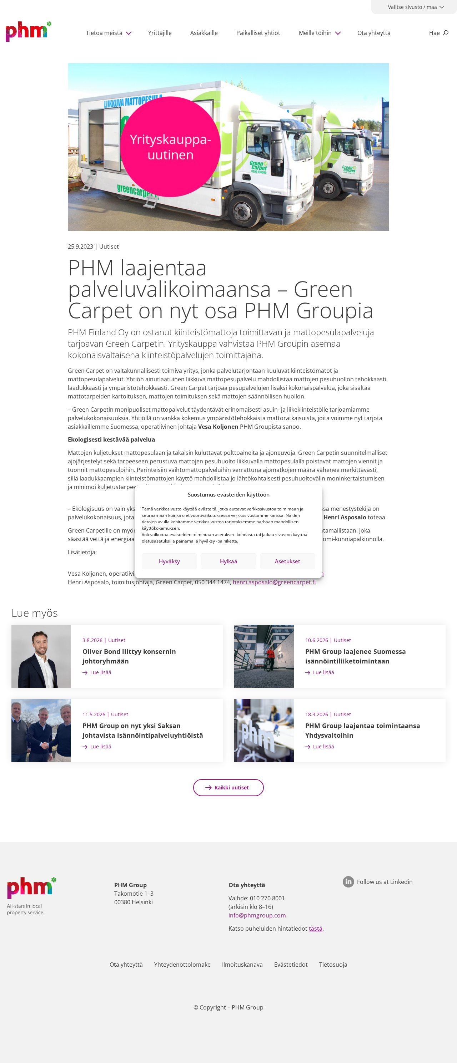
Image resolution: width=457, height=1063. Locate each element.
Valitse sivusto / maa (412, 7)
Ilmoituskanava (242, 964)
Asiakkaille (204, 33)
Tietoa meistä (104, 33)
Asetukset (287, 561)
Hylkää (228, 561)
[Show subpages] (130, 32)
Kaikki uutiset (232, 787)
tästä (315, 928)
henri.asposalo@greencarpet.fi (274, 582)
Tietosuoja (333, 964)
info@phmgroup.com (257, 915)
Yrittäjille (160, 33)
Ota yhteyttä (374, 33)
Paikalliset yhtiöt (258, 33)
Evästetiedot (291, 964)
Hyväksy (169, 561)
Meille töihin (315, 33)
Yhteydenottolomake (182, 964)
